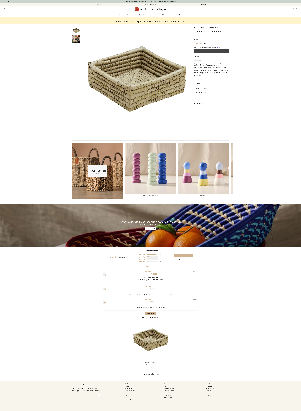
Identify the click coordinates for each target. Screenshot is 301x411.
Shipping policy (168, 399)
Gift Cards (208, 395)
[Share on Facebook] (195, 103)
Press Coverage (129, 393)
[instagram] (6, 1)
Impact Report (128, 388)
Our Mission (128, 386)
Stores (207, 393)
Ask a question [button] (183, 260)
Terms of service (168, 397)
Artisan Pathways (129, 399)
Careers (127, 397)
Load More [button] (150, 313)
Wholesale (208, 390)
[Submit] (99, 395)
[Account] (293, 9)
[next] (229, 168)
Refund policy (167, 393)
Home (195, 27)
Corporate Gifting (210, 386)
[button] (197, 43)
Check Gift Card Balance (170, 388)
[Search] (4, 9)
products (201, 27)
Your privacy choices (169, 390)
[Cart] (296, 9)
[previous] (72, 171)
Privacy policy (167, 395)
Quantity (196, 56)
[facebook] (4, 1)
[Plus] (200, 59)
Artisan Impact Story (130, 390)
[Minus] (195, 59)
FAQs (165, 386)
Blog (126, 395)
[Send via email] (199, 103)
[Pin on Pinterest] (197, 103)
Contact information (169, 402)
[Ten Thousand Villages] (150, 9)
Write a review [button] (183, 256)
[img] (148, 271)
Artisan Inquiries (210, 388)
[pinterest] (9, 1)
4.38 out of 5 (121, 257)
